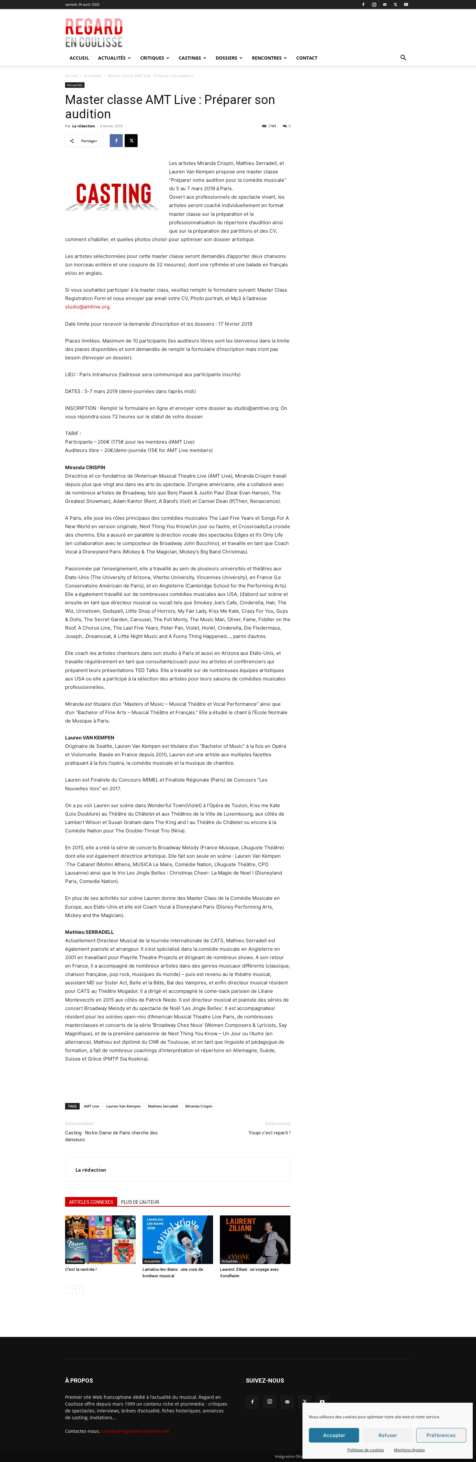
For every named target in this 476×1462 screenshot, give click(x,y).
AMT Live (91, 1106)
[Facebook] (363, 4)
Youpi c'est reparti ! (269, 1133)
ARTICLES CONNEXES (91, 1202)
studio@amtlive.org (87, 307)
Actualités (112, 58)
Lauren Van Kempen (123, 1106)
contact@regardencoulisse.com (135, 1431)
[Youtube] (406, 4)
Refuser (388, 1435)
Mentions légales (409, 1449)
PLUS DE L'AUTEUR (140, 1202)
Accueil (79, 58)
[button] (403, 58)
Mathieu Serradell (163, 1106)
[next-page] (79, 1289)
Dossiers (226, 58)
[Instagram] (374, 4)
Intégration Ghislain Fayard (299, 1456)
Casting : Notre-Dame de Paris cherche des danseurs (111, 1136)
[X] (395, 4)
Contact (306, 58)
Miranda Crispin (198, 1106)
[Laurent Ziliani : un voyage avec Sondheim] (255, 1239)
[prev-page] (69, 1289)
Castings (190, 58)
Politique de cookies (365, 1449)
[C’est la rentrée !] (100, 1239)
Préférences (441, 1435)
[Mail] (385, 4)
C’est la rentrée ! (81, 1269)
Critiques (152, 58)
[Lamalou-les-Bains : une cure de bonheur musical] (177, 1239)
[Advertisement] (284, 32)
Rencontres (267, 58)
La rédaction (83, 125)
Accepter (334, 1435)
